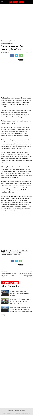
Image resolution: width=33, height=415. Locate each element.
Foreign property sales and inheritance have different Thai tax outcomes (20, 293)
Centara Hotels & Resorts (8, 252)
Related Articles (10, 282)
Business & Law (4, 294)
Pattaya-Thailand (3, 311)
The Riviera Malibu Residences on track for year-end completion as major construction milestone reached (21, 309)
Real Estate (18, 252)
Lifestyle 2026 (4, 302)
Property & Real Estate (7, 43)
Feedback (22, 410)
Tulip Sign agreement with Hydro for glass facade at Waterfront (25, 275)
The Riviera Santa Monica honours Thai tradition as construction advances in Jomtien (20, 301)
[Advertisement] (16, 21)
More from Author (11, 286)
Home (2, 41)
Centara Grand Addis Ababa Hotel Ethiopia (16, 250)
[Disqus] (16, 341)
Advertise (17, 410)
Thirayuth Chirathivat (7, 254)
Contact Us (10, 410)
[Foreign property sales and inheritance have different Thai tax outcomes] (5, 293)
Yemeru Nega (17, 254)
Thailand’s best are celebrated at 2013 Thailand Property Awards (8, 275)
